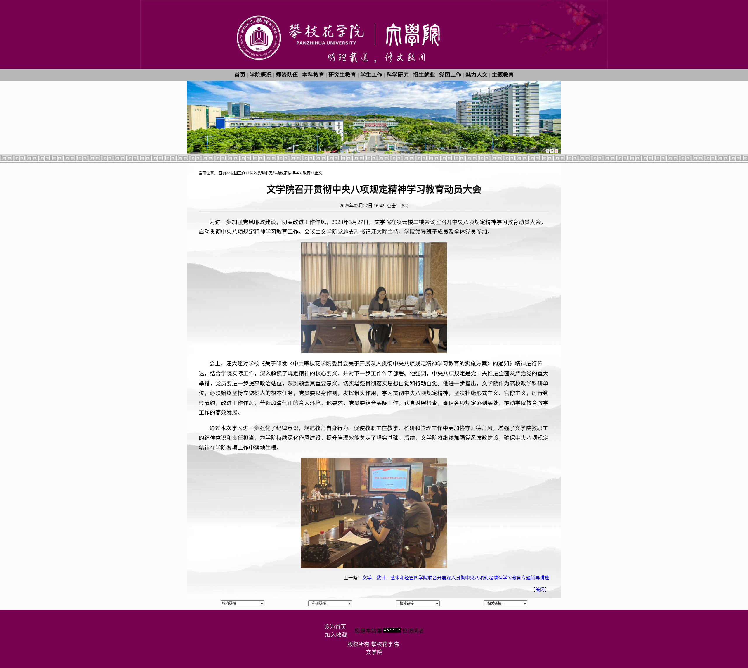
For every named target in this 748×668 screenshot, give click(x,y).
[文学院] (374, 67)
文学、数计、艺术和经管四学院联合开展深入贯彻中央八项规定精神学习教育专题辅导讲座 (455, 577)
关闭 (540, 589)
